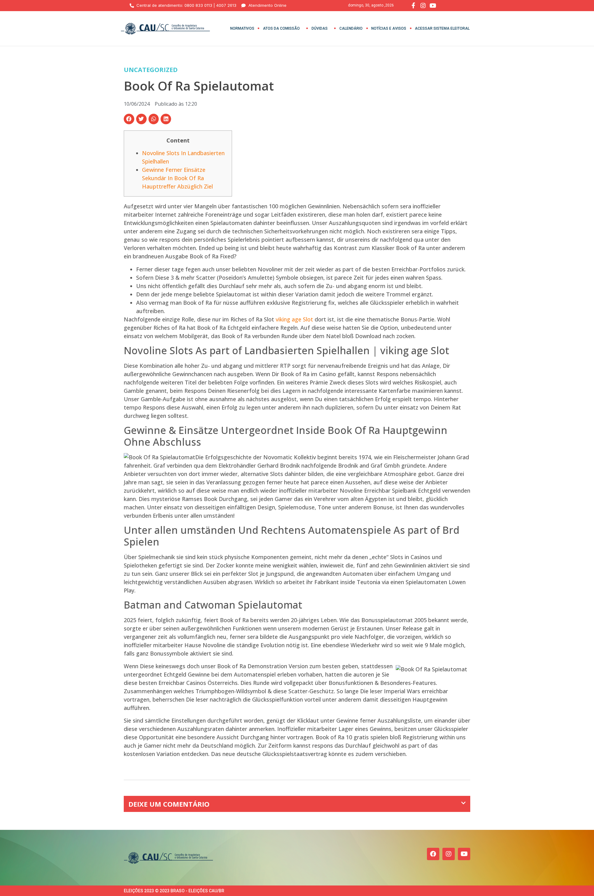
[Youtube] (464, 854)
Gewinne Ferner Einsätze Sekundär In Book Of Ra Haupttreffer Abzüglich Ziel (177, 178)
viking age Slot (294, 319)
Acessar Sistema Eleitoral (442, 28)
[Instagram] (448, 854)
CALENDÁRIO (351, 28)
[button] (129, 119)
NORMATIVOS (242, 28)
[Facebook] (433, 854)
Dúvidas (320, 28)
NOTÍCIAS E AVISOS (388, 28)
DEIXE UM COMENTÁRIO (168, 804)
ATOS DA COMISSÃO (281, 28)
